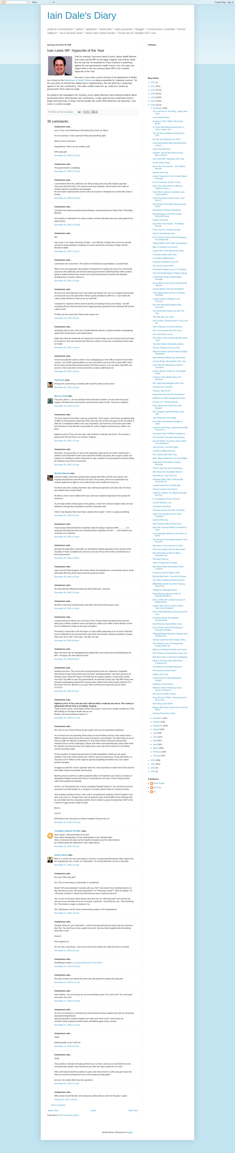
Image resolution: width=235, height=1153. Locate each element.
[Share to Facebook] (93, 112)
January (157, 756)
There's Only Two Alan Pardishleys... (168, 468)
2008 (153, 97)
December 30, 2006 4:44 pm (66, 608)
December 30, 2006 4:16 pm (66, 537)
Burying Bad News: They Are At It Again (169, 576)
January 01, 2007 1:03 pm (65, 1099)
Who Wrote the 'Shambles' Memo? (167, 472)
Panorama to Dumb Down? (164, 670)
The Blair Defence (160, 559)
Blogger (129, 1132)
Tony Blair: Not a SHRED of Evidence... (169, 434)
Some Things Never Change (165, 563)
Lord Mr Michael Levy (162, 503)
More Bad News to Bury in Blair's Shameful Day (167, 554)
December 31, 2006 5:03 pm (66, 1046)
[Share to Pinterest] (96, 112)
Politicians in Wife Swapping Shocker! (169, 398)
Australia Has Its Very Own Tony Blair (169, 510)
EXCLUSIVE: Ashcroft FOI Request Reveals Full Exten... (168, 629)
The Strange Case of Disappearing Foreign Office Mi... (168, 644)
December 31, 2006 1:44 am (66, 913)
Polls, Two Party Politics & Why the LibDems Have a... (167, 187)
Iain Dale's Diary (81, 15)
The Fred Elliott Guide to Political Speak (170, 273)
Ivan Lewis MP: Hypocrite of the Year (168, 159)
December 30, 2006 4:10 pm (66, 515)
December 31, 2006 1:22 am (66, 865)
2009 (153, 93)
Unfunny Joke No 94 (161, 391)
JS (154, 792)
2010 (153, 90)
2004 (153, 764)
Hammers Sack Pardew (163, 684)
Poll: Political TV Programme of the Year (170, 653)
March (156, 748)
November (158, 718)
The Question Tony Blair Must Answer (169, 437)
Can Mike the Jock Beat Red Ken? (167, 667)
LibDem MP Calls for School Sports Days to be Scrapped (168, 607)
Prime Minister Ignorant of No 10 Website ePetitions (167, 595)
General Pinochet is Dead (164, 713)
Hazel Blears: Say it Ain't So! (165, 475)
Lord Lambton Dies (161, 117)
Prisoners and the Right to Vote (166, 573)
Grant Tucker (159, 783)
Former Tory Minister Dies (164, 233)
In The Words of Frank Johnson (166, 499)
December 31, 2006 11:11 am (67, 982)
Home (93, 1110)
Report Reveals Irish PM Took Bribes (168, 394)
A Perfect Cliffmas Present (164, 451)
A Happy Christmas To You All (165, 262)
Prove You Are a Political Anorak (166, 230)
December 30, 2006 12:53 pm (67, 198)
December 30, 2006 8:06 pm (66, 659)
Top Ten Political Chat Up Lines (166, 348)
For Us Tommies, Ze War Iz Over (166, 182)
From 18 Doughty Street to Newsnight (169, 549)
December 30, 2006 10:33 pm (67, 822)
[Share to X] (90, 112)
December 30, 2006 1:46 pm (66, 387)
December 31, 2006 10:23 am (67, 966)
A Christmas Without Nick (163, 258)
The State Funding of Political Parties (169, 580)
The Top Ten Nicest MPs (163, 266)
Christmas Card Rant (162, 506)
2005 (153, 760)
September (158, 726)
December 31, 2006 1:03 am (66, 846)
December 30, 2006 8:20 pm (66, 691)
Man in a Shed (60, 396)
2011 (153, 86)
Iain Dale (157, 787)
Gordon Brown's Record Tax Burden (168, 289)
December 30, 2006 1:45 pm (66, 371)
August (156, 729)
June (155, 737)
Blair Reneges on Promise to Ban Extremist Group (167, 215)
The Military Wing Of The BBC (67, 831)
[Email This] (84, 112)
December (158, 108)
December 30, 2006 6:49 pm (66, 640)
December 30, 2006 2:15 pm (66, 406)
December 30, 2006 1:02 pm (66, 251)
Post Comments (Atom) (69, 1115)
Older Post (132, 1110)
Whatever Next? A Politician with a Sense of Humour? (167, 689)
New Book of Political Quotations (167, 210)
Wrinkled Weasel (62, 473)
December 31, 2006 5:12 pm (66, 1083)
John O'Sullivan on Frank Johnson (167, 327)
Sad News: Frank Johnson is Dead (168, 546)
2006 (153, 105)
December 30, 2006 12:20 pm (67, 155)
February (157, 752)
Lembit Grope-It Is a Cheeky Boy (167, 485)
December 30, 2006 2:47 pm (66, 441)
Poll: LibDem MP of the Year (165, 455)
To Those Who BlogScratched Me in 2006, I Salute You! (168, 128)
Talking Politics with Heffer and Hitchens (170, 243)
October (156, 722)
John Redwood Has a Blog (164, 418)
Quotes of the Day (160, 172)
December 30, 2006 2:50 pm (66, 465)
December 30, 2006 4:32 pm (66, 592)
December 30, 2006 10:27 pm (67, 718)
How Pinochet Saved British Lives (167, 624)
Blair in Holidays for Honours (165, 247)
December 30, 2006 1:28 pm (66, 318)
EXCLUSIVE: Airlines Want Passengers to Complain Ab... (170, 238)
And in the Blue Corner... (163, 334)
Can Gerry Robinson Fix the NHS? (87, 963)
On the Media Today (161, 163)
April (155, 744)
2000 (153, 771)
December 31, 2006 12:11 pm (67, 1025)
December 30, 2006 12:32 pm (67, 171)
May (155, 740)
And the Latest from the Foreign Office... (170, 640)
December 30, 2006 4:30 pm (66, 577)
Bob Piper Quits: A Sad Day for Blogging (170, 657)
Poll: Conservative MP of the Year (167, 330)
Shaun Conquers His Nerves (165, 489)
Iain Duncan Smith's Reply (164, 694)
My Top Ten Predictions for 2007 (166, 139)
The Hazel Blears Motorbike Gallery (168, 344)
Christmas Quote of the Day (164, 254)
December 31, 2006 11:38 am (67, 1001)
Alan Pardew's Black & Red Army (167, 524)
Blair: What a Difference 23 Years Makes (170, 458)
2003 (153, 768)
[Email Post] (79, 112)
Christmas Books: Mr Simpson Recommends (166, 619)
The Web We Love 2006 (163, 317)
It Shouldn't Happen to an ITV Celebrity (169, 269)
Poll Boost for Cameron (163, 387)
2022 (153, 82)
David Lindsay (60, 855)
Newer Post (53, 1110)
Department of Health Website (78, 80)
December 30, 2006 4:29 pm (66, 558)
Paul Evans (59, 380)
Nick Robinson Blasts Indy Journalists (169, 358)
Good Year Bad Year (161, 149)
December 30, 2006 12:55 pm (67, 225)
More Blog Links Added (163, 704)
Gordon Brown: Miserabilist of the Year (169, 361)
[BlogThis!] (87, 112)
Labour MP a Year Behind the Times (168, 251)
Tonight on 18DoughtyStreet (165, 590)
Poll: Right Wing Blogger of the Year (168, 383)
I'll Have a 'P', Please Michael (165, 402)
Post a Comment (58, 1105)
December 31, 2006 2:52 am (66, 950)
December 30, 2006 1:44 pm (66, 347)
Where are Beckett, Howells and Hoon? (170, 649)
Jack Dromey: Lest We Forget (165, 447)
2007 (153, 101)
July (155, 733)
